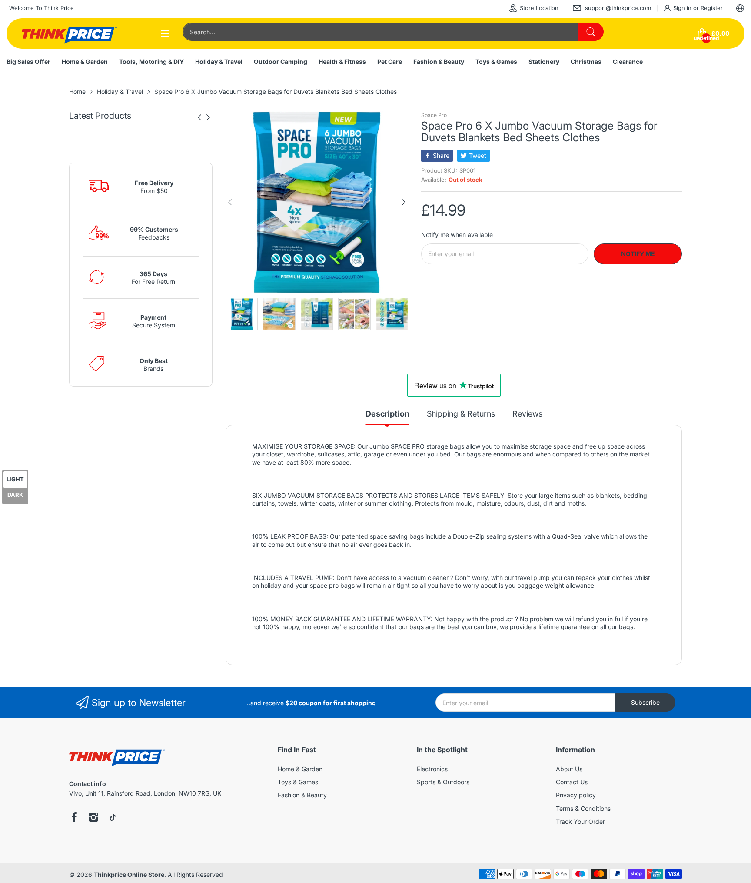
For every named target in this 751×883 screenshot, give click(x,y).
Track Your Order (580, 821)
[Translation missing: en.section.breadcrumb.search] (591, 32)
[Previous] (208, 117)
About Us (569, 769)
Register (712, 7)
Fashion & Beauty (302, 795)
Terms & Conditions (583, 808)
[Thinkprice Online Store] (69, 33)
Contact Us (572, 782)
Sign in (683, 7)
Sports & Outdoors (443, 782)
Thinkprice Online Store (129, 874)
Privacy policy (576, 795)
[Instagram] (93, 818)
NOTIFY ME (638, 253)
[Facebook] (74, 818)
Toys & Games (298, 782)
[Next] (199, 117)
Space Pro (434, 115)
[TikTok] (112, 818)
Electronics (432, 769)
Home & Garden (300, 769)
